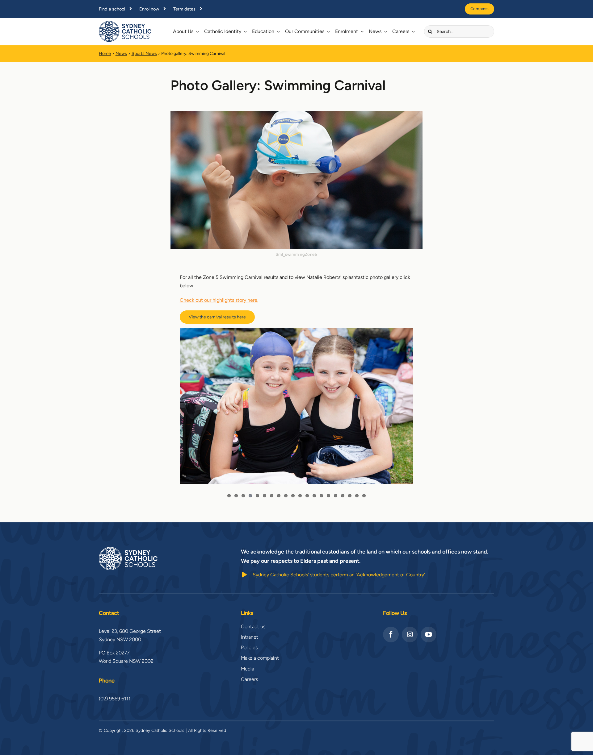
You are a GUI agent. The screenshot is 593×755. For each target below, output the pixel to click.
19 (357, 495)
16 (335, 495)
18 (349, 495)
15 (328, 495)
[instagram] (410, 634)
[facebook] (391, 634)
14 (321, 495)
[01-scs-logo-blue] (125, 23)
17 (342, 495)
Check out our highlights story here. (219, 300)
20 (364, 495)
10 (293, 495)
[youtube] (428, 634)
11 (300, 495)
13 (314, 495)
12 (307, 495)
